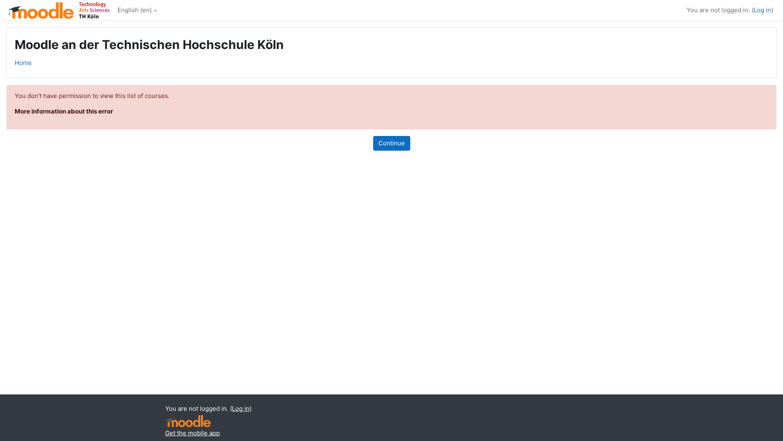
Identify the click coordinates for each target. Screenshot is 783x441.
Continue (391, 143)
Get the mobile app (192, 433)
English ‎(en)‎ (134, 10)
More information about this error (64, 111)
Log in (762, 10)
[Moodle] (188, 421)
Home (23, 63)
